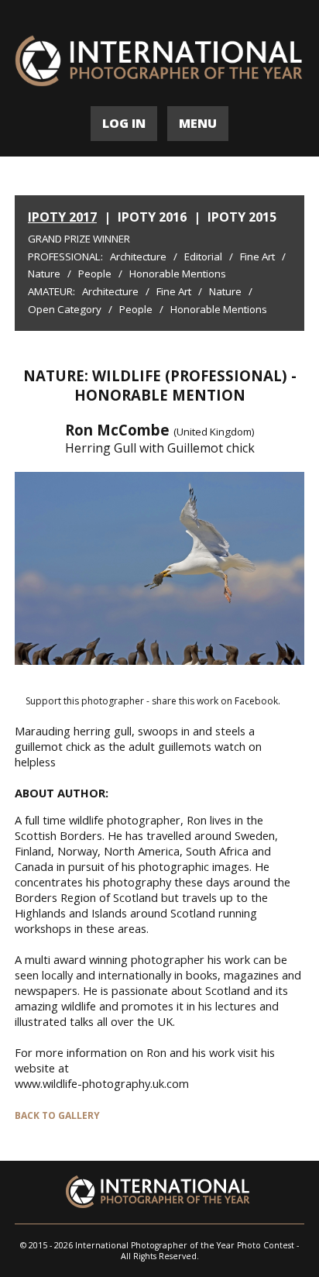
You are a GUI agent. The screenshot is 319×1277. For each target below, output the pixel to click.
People (94, 274)
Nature (44, 274)
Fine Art (257, 256)
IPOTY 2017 (62, 216)
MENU (198, 123)
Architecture (138, 256)
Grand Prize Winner (79, 239)
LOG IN (124, 123)
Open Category (64, 309)
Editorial (203, 256)
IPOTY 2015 (242, 216)
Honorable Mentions (177, 274)
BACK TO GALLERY (57, 1115)
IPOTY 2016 (152, 216)
